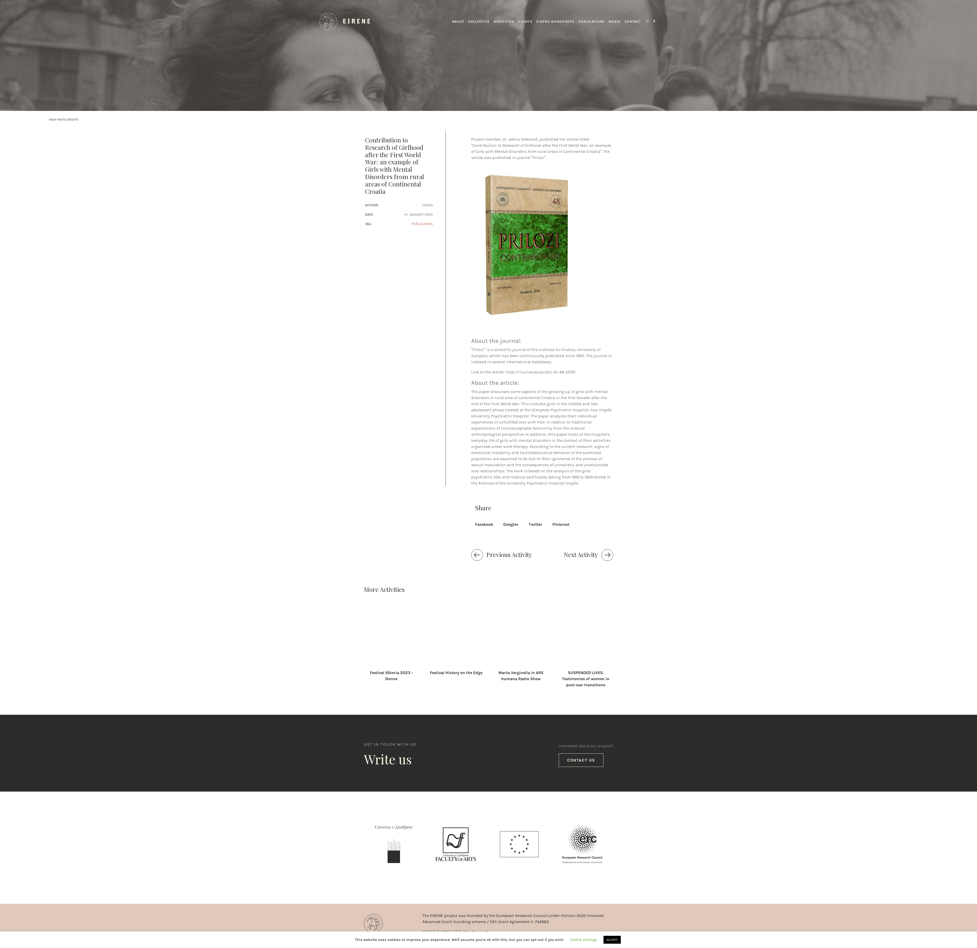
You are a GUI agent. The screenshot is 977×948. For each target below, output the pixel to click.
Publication (422, 224)
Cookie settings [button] (583, 939)
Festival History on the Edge (456, 672)
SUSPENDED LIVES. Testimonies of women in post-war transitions (585, 678)
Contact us (581, 760)
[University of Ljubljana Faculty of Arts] (455, 845)
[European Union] (519, 845)
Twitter (535, 524)
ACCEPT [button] (612, 940)
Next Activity (581, 554)
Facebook (484, 524)
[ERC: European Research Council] (582, 845)
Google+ (511, 524)
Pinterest (560, 524)
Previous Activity (509, 554)
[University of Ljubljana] (393, 845)
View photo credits (63, 119)
